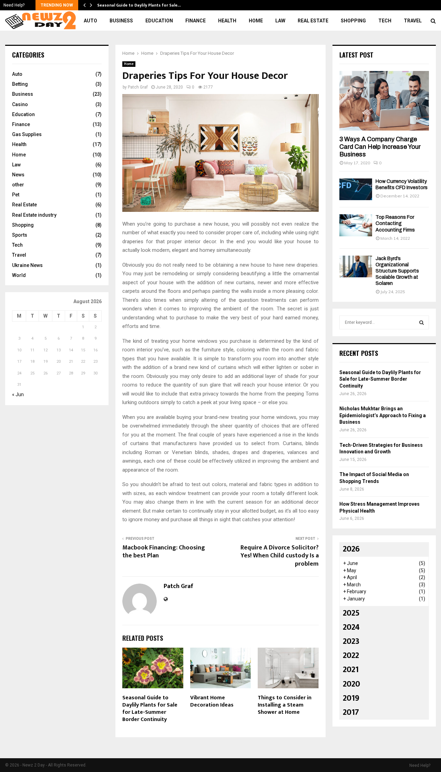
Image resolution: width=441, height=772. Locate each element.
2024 (351, 627)
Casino (20, 104)
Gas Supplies (27, 134)
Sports (19, 235)
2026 (351, 549)
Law (280, 20)
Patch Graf (138, 87)
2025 (351, 613)
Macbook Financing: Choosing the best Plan (163, 552)
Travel (413, 20)
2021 (351, 670)
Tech (384, 20)
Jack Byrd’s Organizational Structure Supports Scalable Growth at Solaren (397, 271)
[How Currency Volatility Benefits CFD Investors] (355, 189)
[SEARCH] (421, 322)
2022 (351, 655)
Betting (20, 84)
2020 (351, 684)
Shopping (353, 20)
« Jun (18, 394)
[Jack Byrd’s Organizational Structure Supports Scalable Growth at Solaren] (355, 266)
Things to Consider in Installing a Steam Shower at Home (284, 705)
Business (121, 20)
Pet (15, 194)
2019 (351, 698)
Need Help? (13, 5)
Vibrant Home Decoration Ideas (212, 701)
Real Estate (313, 20)
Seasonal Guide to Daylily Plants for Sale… (139, 5)
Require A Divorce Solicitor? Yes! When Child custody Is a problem (279, 556)
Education (159, 20)
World (19, 275)
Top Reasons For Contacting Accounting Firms (395, 223)
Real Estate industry (34, 215)
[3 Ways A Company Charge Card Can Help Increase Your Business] (384, 101)
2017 (351, 712)
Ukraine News (27, 265)
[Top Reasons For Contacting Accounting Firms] (355, 225)
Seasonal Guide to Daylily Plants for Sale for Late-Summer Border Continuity (149, 708)
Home (256, 20)
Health (227, 20)
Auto (90, 20)
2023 (351, 641)
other (18, 184)
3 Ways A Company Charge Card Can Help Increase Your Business (380, 146)
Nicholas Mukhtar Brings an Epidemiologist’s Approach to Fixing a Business (382, 415)
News (18, 174)
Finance (195, 20)
